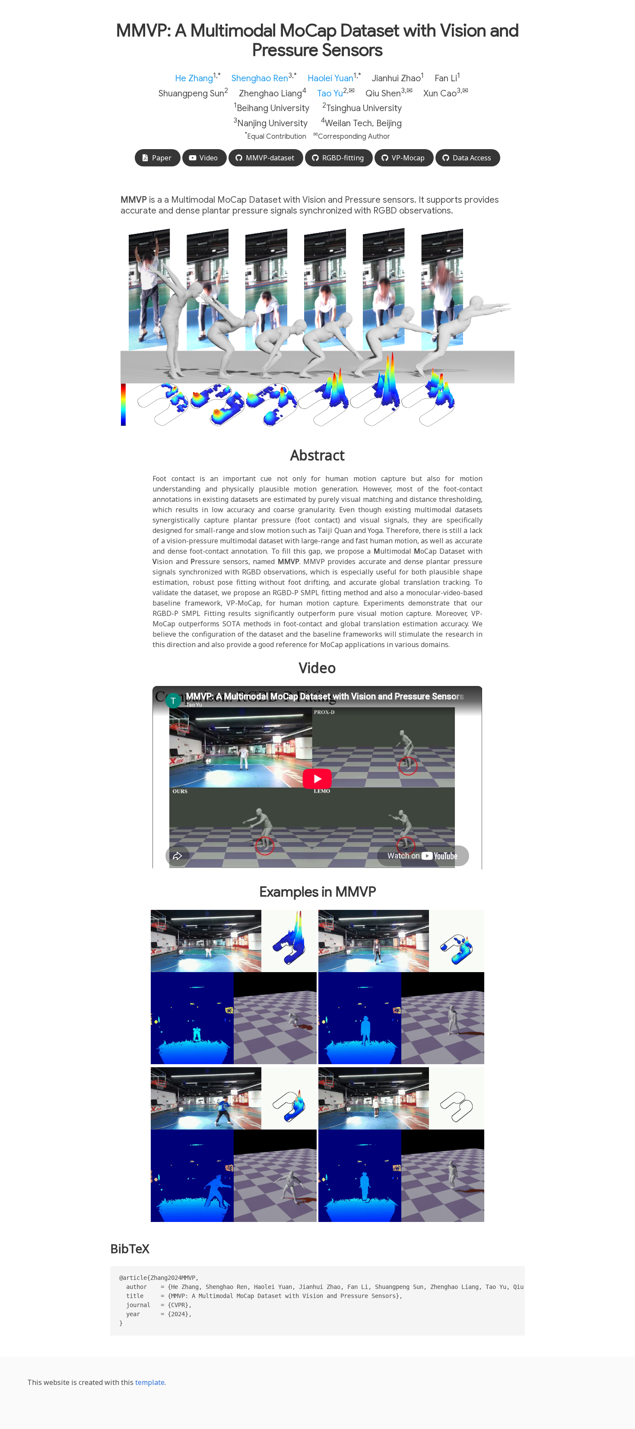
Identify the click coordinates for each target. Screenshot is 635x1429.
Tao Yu (330, 93)
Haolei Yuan (330, 78)
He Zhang (194, 78)
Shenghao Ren (260, 78)
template (150, 1382)
